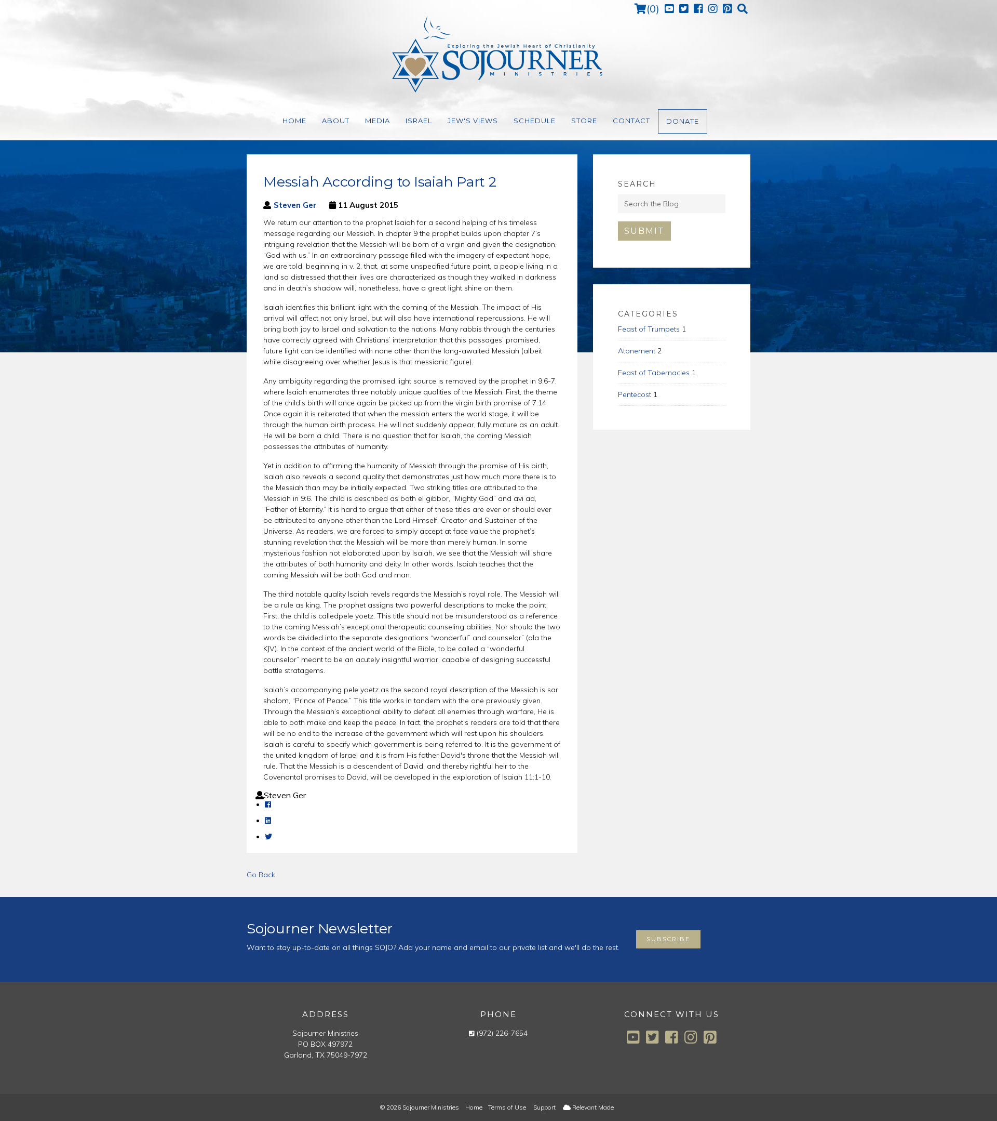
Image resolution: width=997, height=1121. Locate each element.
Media (377, 120)
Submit (644, 231)
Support (544, 1107)
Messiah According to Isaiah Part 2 (379, 181)
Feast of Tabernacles (654, 372)
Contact (631, 120)
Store (584, 120)
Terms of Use (507, 1107)
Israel (419, 120)
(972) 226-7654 (502, 1033)
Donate (682, 121)
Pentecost (634, 394)
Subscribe (668, 939)
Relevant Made (592, 1107)
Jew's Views (473, 120)
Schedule (535, 120)
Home (294, 120)
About (335, 120)
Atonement (636, 350)
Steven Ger (295, 205)
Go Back (261, 874)
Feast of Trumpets (649, 329)
